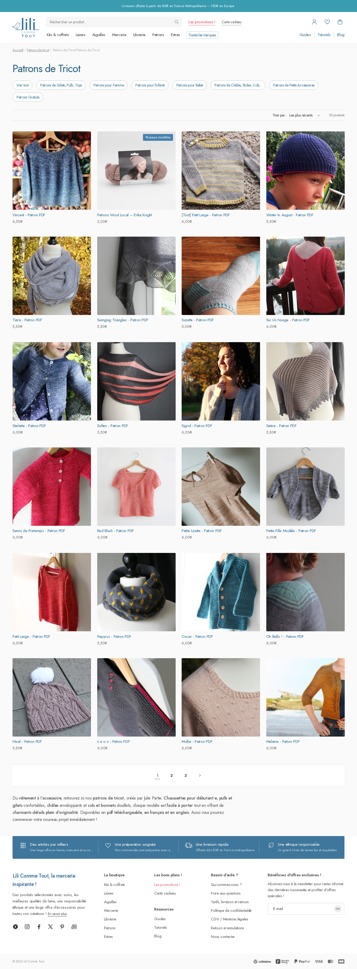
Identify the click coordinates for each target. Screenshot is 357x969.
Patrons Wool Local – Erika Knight (124, 215)
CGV (215, 919)
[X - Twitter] (50, 926)
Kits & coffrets (58, 35)
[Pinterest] (62, 926)
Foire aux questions (225, 893)
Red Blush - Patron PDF (115, 531)
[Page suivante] (199, 775)
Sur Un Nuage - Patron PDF (288, 320)
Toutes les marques (202, 35)
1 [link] (157, 775)
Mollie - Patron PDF (197, 742)
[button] (340, 22)
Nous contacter (223, 936)
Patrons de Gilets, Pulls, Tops (61, 85)
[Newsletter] (74, 926)
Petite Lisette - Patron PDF (202, 531)
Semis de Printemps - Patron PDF (39, 531)
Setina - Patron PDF (281, 425)
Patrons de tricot (38, 50)
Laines (80, 35)
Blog (340, 35)
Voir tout (22, 85)
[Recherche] (176, 22)
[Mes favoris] (327, 22)
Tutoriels (324, 35)
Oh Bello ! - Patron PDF (285, 636)
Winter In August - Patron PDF (289, 215)
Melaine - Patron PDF (283, 742)
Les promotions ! (201, 22)
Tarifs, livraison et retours (230, 901)
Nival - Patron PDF (27, 742)
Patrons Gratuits (27, 97)
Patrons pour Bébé (189, 85)
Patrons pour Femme (109, 85)
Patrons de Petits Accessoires (293, 85)
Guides (305, 35)
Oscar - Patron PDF (197, 636)
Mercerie (119, 35)
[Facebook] (39, 926)
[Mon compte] (314, 22)
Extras (175, 35)
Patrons (158, 35)
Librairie (139, 35)
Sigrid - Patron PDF (197, 425)
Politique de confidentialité (231, 910)
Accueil (18, 50)
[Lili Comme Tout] (25, 27)
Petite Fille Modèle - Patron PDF (291, 531)
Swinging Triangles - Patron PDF (122, 320)
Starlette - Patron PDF (29, 425)
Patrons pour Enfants (150, 85)
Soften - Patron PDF (112, 425)
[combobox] (114, 22)
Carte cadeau (231, 22)
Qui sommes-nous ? (226, 884)
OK (338, 909)
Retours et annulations (227, 928)
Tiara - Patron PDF (27, 320)
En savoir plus (57, 913)
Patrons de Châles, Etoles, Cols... (238, 85)
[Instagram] (27, 926)
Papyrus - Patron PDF (114, 636)
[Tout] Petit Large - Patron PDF (206, 215)
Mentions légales (235, 919)
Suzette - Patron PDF (198, 320)
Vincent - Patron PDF (29, 215)
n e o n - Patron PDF (113, 742)
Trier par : (280, 115)
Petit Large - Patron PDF (31, 636)
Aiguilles (98, 35)
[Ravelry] (15, 926)
